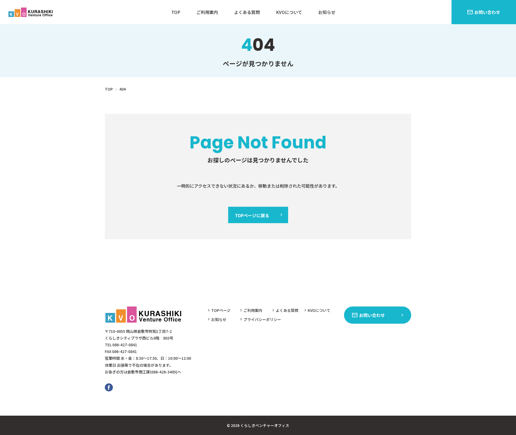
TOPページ (221, 310)
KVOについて (289, 12)
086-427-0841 (124, 344)
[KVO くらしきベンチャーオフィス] (31, 12)
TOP (175, 12)
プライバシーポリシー (262, 319)
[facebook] (109, 387)
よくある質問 (247, 12)
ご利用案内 (207, 12)
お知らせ (326, 12)
